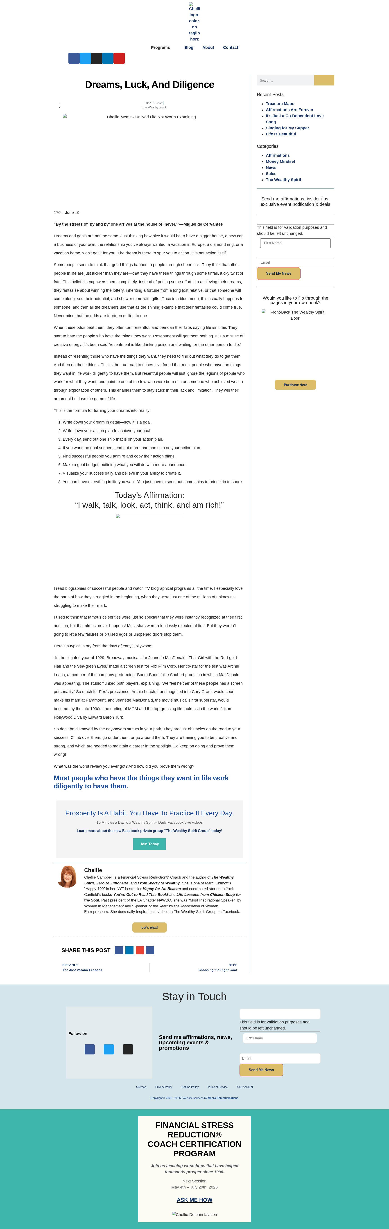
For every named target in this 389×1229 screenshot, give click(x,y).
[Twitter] (85, 58)
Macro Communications (223, 1098)
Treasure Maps (280, 103)
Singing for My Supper (287, 128)
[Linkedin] (107, 58)
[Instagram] (96, 58)
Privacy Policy (163, 1087)
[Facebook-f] (90, 1049)
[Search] (324, 80)
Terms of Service (218, 1087)
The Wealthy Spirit (283, 179)
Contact (230, 47)
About (208, 47)
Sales (271, 173)
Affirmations (278, 155)
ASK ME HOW (195, 1200)
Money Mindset (280, 161)
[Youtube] (119, 58)
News (271, 167)
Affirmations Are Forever (289, 110)
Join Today (149, 844)
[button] (119, 950)
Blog (188, 47)
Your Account (245, 1087)
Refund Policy (190, 1087)
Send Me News (278, 273)
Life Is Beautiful (281, 134)
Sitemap (141, 1087)
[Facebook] (74, 58)
